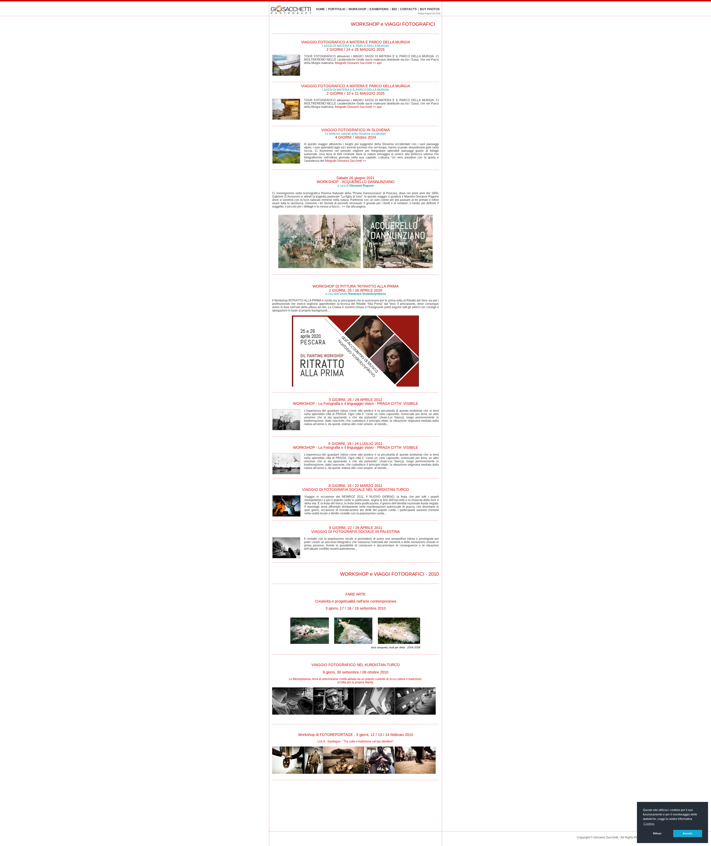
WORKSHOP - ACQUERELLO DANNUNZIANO (356, 182)
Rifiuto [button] (657, 833)
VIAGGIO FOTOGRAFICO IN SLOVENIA (355, 131)
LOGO (292, 9)
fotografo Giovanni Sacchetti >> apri (358, 62)
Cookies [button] (648, 823)
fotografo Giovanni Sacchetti (343, 160)
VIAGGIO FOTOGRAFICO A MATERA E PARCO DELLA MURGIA (355, 43)
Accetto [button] (687, 833)
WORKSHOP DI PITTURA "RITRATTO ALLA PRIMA (356, 286)
